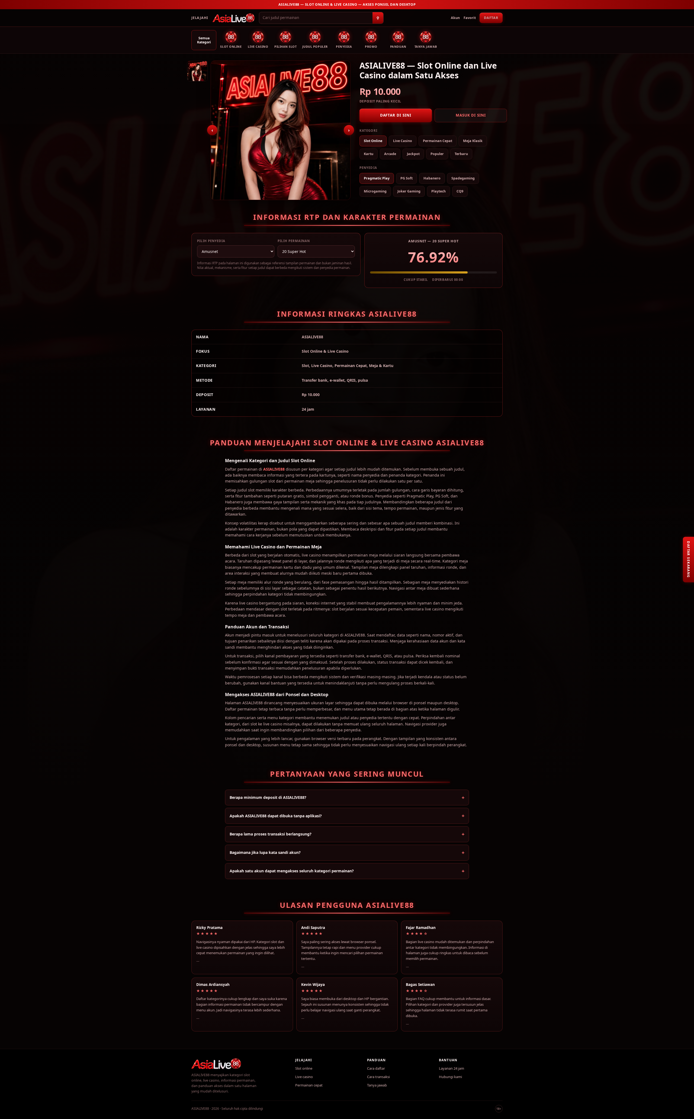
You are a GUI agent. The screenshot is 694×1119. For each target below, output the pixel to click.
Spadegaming (463, 178)
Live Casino (402, 141)
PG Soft (406, 178)
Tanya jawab (377, 1085)
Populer (437, 154)
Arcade (390, 154)
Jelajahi (199, 17)
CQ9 (460, 191)
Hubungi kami (450, 1076)
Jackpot (413, 154)
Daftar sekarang (688, 559)
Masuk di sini (471, 115)
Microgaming (375, 191)
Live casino (304, 1076)
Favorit (470, 17)
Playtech (438, 191)
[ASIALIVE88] (234, 17)
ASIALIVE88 (274, 469)
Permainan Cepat (437, 141)
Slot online (303, 1068)
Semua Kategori (204, 40)
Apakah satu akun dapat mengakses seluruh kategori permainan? (292, 870)
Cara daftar (376, 1068)
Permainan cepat (309, 1085)
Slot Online (373, 141)
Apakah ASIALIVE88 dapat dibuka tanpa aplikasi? (276, 815)
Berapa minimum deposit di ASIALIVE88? (268, 797)
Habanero (432, 178)
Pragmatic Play (377, 178)
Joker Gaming (408, 191)
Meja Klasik (473, 141)
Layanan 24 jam (451, 1068)
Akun (455, 17)
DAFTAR (491, 17)
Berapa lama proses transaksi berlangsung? (270, 834)
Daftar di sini (395, 115)
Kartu (368, 154)
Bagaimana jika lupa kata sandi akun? (265, 852)
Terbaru (461, 154)
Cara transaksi (378, 1076)
